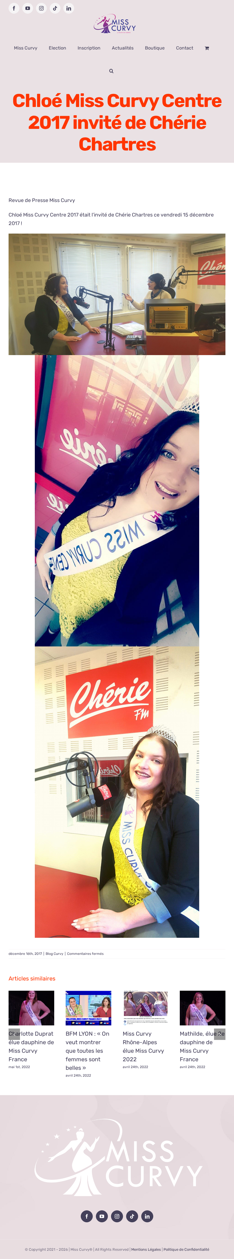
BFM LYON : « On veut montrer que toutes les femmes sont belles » (87, 1050)
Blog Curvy (54, 954)
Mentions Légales (146, 1249)
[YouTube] (102, 1216)
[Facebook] (87, 1216)
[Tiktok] (132, 1216)
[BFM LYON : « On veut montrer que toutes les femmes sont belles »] (88, 1008)
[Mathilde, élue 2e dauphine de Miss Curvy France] (202, 1008)
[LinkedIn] (147, 1216)
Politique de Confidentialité (186, 1249)
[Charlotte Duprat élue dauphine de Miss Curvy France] (31, 1008)
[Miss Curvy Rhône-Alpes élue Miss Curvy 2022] (145, 1008)
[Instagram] (117, 1216)
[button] (111, 70)
